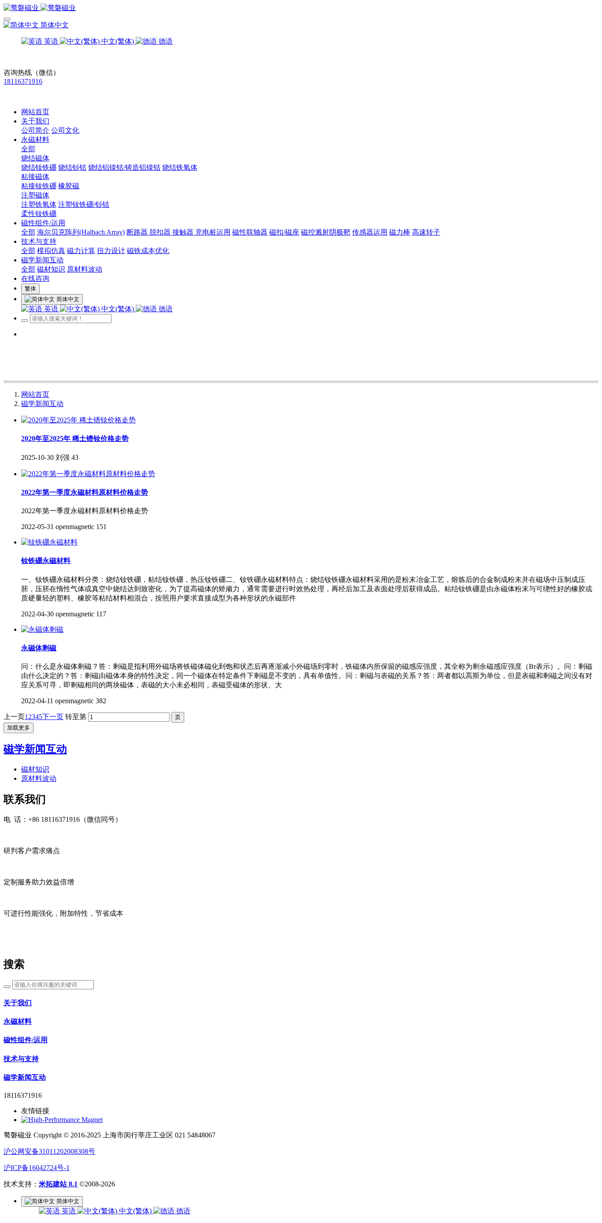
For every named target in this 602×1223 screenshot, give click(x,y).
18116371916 (23, 81)
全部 (28, 149)
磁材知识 (35, 769)
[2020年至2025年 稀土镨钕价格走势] (78, 420)
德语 (182, 1211)
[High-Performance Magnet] (62, 1119)
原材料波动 (38, 778)
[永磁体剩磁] (42, 629)
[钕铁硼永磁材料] (49, 542)
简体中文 (54, 25)
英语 (69, 1211)
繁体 (30, 288)
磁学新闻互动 (42, 403)
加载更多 (18, 727)
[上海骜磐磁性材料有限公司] (301, 8)
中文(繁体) (135, 1211)
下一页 (52, 716)
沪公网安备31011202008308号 (49, 1151)
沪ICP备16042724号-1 (37, 1167)
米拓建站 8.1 (58, 1184)
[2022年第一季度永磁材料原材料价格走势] (88, 473)
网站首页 (35, 112)
